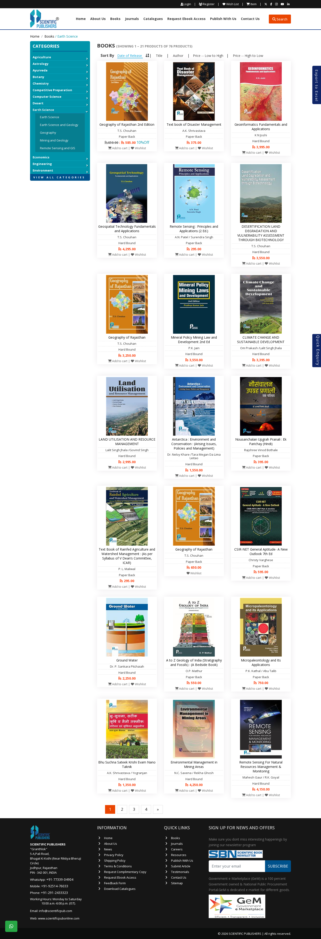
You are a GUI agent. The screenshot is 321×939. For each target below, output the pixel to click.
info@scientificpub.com (55, 911)
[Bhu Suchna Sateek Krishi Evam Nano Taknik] (127, 729)
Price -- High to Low (248, 55)
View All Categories (59, 177)
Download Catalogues (120, 889)
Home (81, 19)
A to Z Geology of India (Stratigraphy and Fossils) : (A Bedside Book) (194, 662)
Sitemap (177, 883)
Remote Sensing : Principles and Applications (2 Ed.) (194, 228)
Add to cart (119, 148)
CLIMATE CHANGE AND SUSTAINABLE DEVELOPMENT (261, 339)
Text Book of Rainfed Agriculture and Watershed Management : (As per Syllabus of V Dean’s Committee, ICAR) (127, 556)
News (108, 849)
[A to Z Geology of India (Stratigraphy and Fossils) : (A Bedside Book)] (194, 627)
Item (253, 4)
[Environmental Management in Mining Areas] (194, 729)
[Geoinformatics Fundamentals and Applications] (261, 91)
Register (208, 4)
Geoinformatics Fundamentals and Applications (261, 126)
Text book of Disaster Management (194, 124)
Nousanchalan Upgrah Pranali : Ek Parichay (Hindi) (260, 441)
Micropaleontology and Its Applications (261, 662)
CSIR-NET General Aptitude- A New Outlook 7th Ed (261, 551)
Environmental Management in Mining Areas (194, 764)
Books (115, 19)
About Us (98, 19)
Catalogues (153, 19)
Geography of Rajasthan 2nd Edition (126, 124)
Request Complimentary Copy (125, 872)
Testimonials (180, 872)
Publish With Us (223, 19)
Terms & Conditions (118, 866)
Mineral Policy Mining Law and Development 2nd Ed (194, 339)
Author (178, 55)
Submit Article (180, 866)
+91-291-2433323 (54, 892)
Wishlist (140, 148)
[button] (60, 183)
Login (187, 4)
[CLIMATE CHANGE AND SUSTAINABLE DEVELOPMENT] (261, 303)
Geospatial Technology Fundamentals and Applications (127, 228)
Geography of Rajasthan (126, 337)
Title (159, 55)
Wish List (232, 4)
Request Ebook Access (186, 19)
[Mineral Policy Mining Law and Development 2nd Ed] (194, 303)
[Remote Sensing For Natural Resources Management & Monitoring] (261, 729)
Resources (178, 855)
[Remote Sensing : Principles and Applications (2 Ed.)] (194, 193)
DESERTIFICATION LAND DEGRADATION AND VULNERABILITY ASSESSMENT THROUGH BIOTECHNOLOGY (260, 233)
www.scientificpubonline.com (58, 918)
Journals (132, 19)
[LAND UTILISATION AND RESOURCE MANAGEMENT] (127, 405)
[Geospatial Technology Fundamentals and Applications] (127, 193)
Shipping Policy (114, 860)
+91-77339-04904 (59, 879)
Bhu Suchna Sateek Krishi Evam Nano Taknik (127, 764)
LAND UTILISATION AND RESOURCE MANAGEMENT (127, 441)
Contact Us (250, 19)
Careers (177, 849)
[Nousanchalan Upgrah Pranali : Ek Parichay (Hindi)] (261, 405)
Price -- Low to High (208, 55)
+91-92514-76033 (54, 886)
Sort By (107, 55)
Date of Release (130, 55)
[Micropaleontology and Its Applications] (261, 627)
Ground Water (127, 660)
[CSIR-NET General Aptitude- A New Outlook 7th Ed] (261, 516)
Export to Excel (316, 86)
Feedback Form (115, 883)
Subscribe (278, 866)
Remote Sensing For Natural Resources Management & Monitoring (260, 766)
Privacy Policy (113, 855)
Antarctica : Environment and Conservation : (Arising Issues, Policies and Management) (194, 443)
